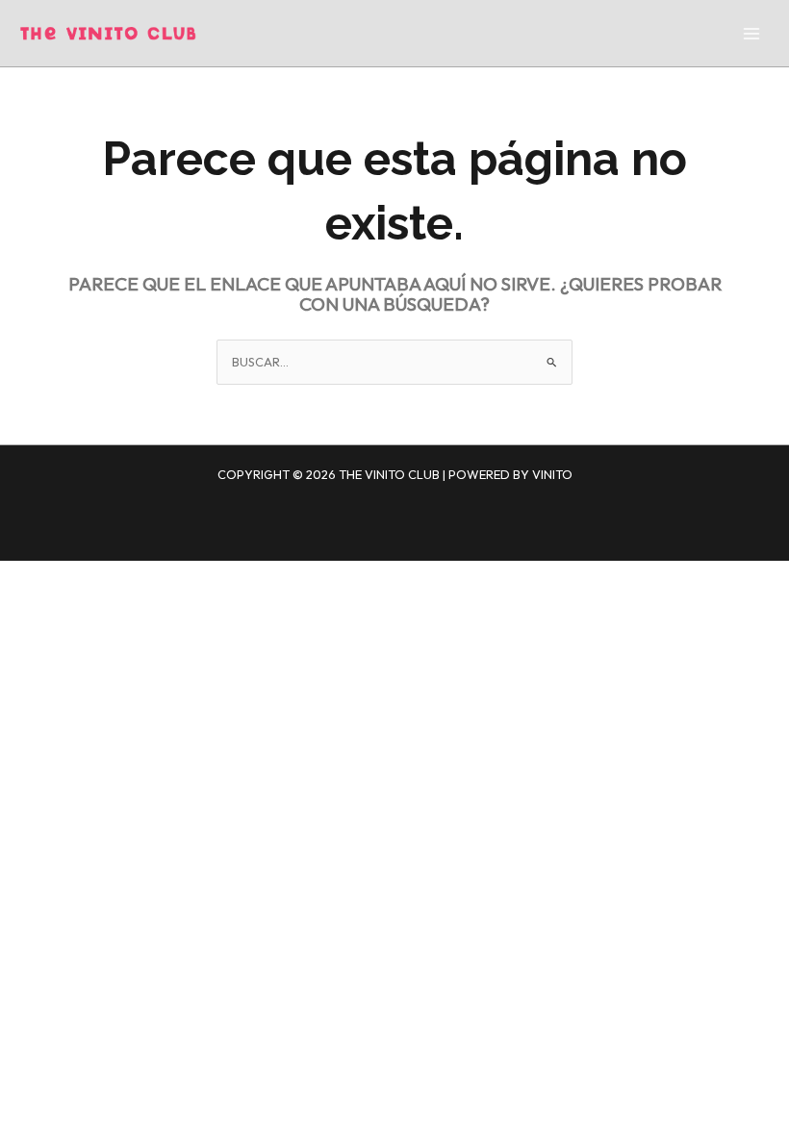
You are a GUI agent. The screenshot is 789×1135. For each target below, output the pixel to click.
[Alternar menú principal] (751, 33)
